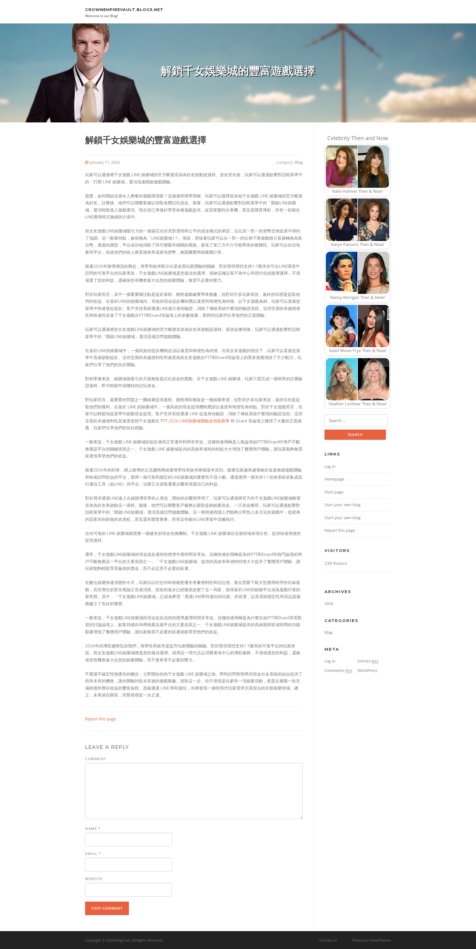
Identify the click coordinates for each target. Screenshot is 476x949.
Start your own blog (342, 504)
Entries (368, 661)
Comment (95, 758)
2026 (328, 603)
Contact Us (328, 940)
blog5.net (122, 940)
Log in (330, 466)
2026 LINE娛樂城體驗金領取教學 (199, 420)
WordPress (367, 670)
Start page (334, 492)
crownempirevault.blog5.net (124, 9)
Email (93, 853)
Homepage (334, 479)
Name (93, 828)
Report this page (100, 719)
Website (93, 878)
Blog (299, 162)
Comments (338, 670)
